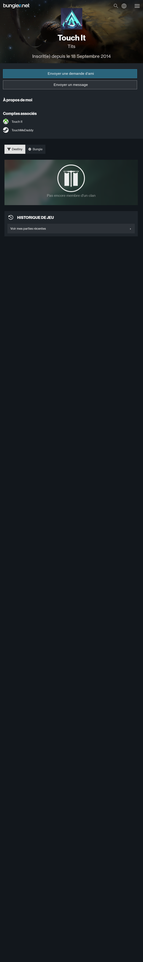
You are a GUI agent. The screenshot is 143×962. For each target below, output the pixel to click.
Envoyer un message (71, 85)
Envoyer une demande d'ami (71, 74)
